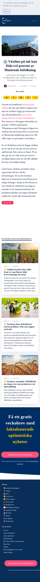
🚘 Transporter (8, 521)
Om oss (5, 530)
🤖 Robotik (7, 513)
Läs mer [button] (24, 6)
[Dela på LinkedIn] (21, 97)
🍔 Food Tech (7, 202)
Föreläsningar (7, 538)
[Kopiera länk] (35, 97)
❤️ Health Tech (8, 505)
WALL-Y (6, 266)
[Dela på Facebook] (14, 97)
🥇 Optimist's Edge (9, 510)
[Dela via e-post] (28, 97)
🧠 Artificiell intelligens (11, 488)
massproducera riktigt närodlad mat (18, 117)
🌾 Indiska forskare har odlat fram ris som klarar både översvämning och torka (17, 272)
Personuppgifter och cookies (12, 549)
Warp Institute (8, 552)
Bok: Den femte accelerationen (13, 541)
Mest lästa (6, 544)
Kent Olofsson (12, 86)
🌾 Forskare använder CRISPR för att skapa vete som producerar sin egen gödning (20, 384)
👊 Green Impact (9, 499)
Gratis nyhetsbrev (9, 533)
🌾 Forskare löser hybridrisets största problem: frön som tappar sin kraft (19, 326)
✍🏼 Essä (6, 493)
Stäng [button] (6, 11)
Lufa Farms (26, 114)
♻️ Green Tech (8, 502)
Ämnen (5, 547)
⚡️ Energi (6, 491)
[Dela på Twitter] (6, 97)
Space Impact (7, 518)
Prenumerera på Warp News (20, 454)
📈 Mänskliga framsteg (11, 507)
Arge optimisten (8, 536)
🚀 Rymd (6, 516)
